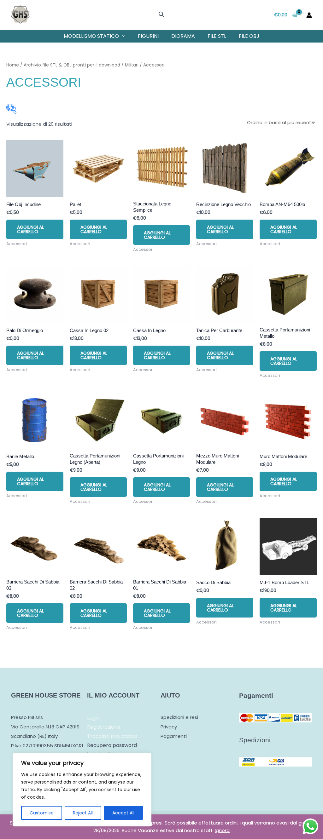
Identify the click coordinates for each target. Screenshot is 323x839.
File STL (217, 36)
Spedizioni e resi (179, 717)
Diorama (183, 36)
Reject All (83, 813)
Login (93, 717)
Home (12, 65)
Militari (131, 65)
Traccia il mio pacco (112, 736)
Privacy (169, 726)
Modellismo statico (91, 36)
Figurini (148, 36)
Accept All (123, 813)
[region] (82, 789)
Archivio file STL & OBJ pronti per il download (72, 65)
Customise (42, 813)
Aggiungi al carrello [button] (30, 229)
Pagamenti (174, 736)
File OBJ (249, 36)
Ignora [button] (222, 830)
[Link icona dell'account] (309, 15)
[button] (161, 15)
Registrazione (103, 727)
